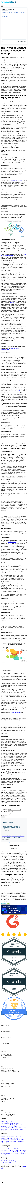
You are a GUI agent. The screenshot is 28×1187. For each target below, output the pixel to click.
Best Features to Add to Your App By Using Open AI (13, 13)
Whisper (12, 302)
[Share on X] (6, 42)
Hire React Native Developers (15, 1152)
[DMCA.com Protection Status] (5, 904)
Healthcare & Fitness (16, 1141)
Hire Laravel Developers (14, 1150)
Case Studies (9, 1161)
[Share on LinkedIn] (3, 42)
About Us (3, 1161)
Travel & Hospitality (6, 1136)
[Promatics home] (8, 3)
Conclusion (5, 16)
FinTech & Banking (8, 1138)
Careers (4, 1162)
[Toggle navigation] (2, 5)
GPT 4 (20, 390)
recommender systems (15, 180)
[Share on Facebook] (9, 42)
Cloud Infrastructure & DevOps (13, 1128)
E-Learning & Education (15, 1139)
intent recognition (16, 712)
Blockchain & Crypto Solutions (14, 1128)
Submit (2, 817)
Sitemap (8, 1162)
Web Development (6, 1122)
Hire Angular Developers (7, 1149)
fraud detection (12, 542)
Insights (15, 1161)
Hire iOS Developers (17, 1153)
